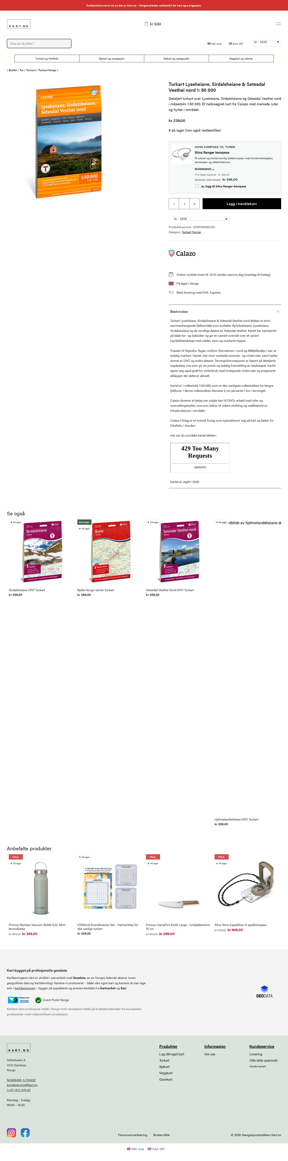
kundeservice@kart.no (22, 1085)
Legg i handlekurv (242, 203)
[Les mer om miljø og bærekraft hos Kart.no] (19, 1000)
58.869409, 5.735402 (21, 1080)
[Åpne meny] (278, 24)
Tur (22, 70)
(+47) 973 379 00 (19, 1090)
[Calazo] (182, 253)
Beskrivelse (179, 311)
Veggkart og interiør (241, 58)
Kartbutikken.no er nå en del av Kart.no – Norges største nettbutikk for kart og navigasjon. (143, 5)
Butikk (13, 70)
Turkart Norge (47, 70)
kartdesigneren (25, 988)
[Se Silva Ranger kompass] (182, 154)
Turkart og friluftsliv (47, 58)
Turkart (31, 70)
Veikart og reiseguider (176, 58)
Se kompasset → (204, 168)
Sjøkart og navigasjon (112, 58)
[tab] (225, 311)
